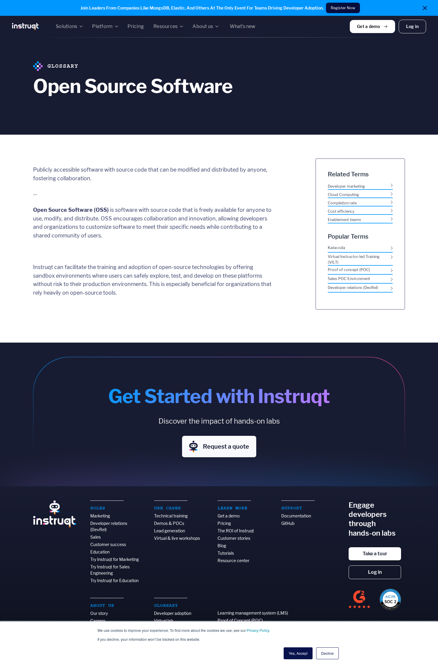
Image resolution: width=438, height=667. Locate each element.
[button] (69, 26)
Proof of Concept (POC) (240, 620)
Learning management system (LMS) (253, 612)
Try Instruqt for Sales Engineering (110, 570)
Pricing (224, 523)
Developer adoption (172, 613)
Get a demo (229, 515)
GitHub (287, 523)
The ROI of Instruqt (236, 530)
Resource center (233, 560)
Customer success (108, 544)
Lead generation (169, 530)
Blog (222, 545)
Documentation (296, 515)
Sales (95, 536)
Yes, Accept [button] (298, 653)
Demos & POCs (169, 523)
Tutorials (226, 553)
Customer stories (234, 538)
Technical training (171, 515)
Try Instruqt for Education (114, 580)
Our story (99, 613)
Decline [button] (327, 653)
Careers (97, 620)
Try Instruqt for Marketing (114, 559)
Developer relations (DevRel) (108, 526)
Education (100, 551)
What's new (242, 26)
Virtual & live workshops (177, 538)
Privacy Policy (258, 630)
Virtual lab (163, 620)
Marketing (100, 515)
